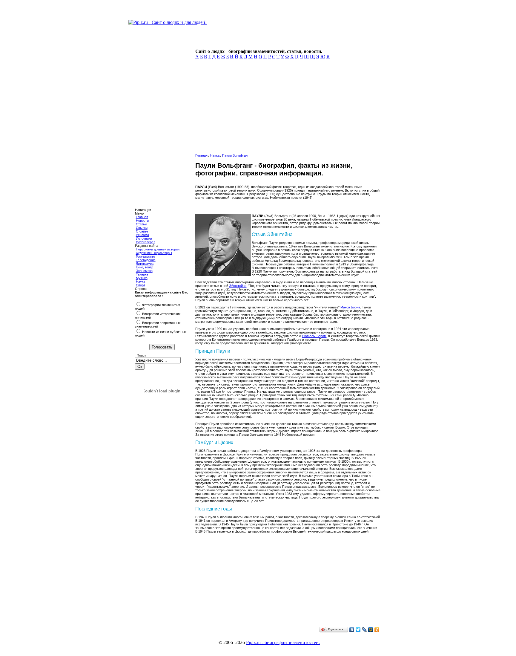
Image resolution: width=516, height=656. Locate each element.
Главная (142, 217)
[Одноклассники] (377, 630)
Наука (140, 281)
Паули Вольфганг (235, 155)
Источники (144, 238)
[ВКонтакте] (352, 630)
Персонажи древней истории (157, 249)
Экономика (144, 271)
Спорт (140, 285)
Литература (144, 263)
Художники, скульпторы (154, 253)
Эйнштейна (237, 286)
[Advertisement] (286, 108)
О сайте (142, 231)
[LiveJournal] (364, 630)
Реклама (142, 235)
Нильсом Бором (314, 336)
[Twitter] (358, 630)
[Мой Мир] (371, 630)
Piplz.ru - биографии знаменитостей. (283, 642)
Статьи (141, 224)
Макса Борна (350, 307)
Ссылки (142, 228)
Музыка (142, 278)
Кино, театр (144, 267)
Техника (142, 274)
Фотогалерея (145, 242)
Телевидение (146, 260)
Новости (142, 220)
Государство (145, 256)
